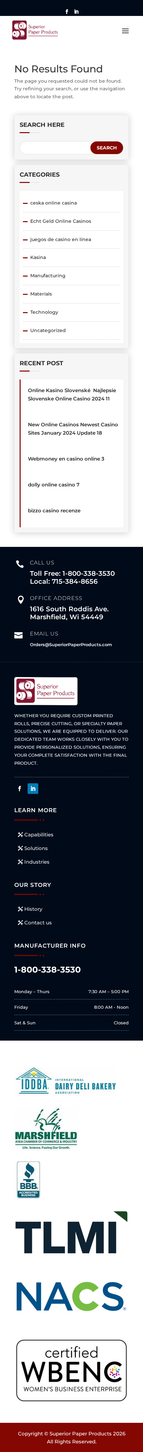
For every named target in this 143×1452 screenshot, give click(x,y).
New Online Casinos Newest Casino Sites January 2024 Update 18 (73, 428)
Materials (41, 294)
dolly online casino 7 (53, 484)
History (33, 909)
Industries (37, 862)
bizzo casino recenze (54, 510)
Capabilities (39, 834)
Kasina (38, 257)
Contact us (38, 922)
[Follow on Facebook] (19, 788)
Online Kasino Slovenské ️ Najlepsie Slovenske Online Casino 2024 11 (72, 394)
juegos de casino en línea (60, 239)
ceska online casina (53, 203)
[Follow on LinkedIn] (33, 788)
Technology (44, 312)
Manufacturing (48, 276)
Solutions (36, 848)
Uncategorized (48, 330)
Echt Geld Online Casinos (60, 221)
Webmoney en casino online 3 (66, 459)
